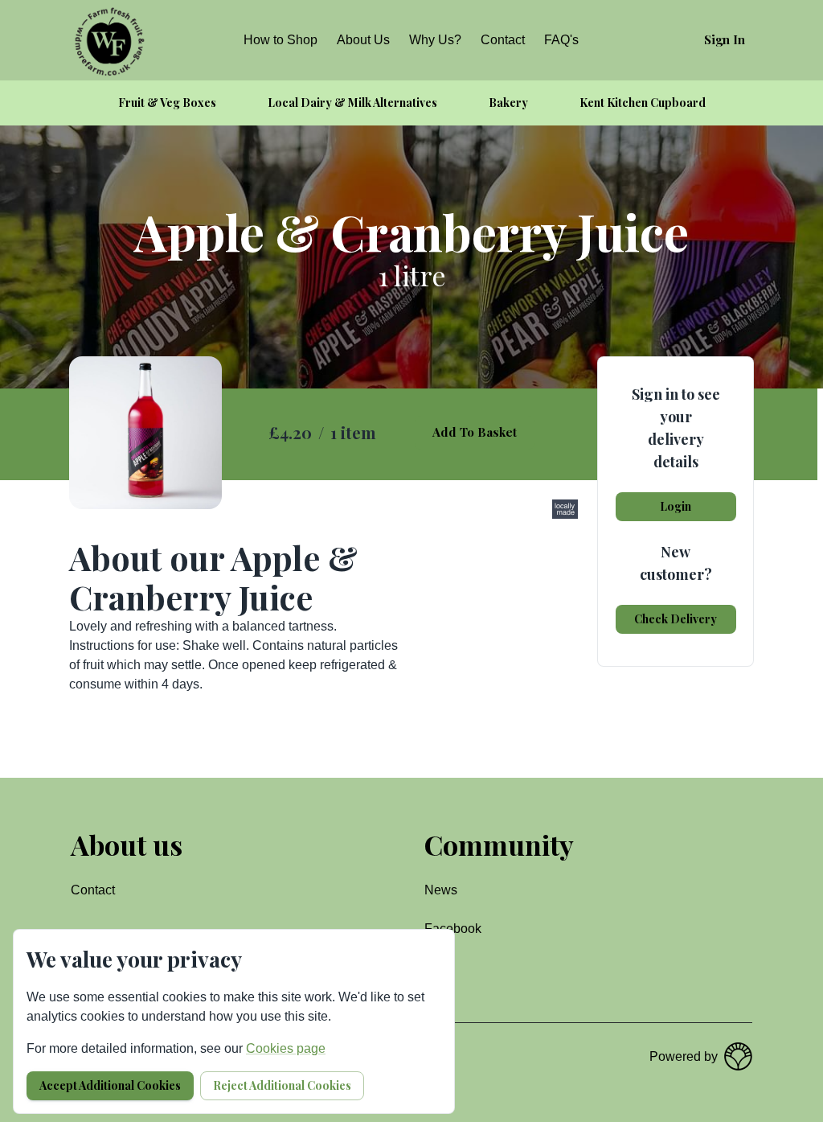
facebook (452, 928)
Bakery (508, 102)
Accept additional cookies (110, 1085)
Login (675, 506)
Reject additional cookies (282, 1085)
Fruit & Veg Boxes (167, 102)
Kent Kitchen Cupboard (642, 102)
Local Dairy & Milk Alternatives (352, 102)
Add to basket (474, 432)
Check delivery (675, 619)
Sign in (724, 39)
